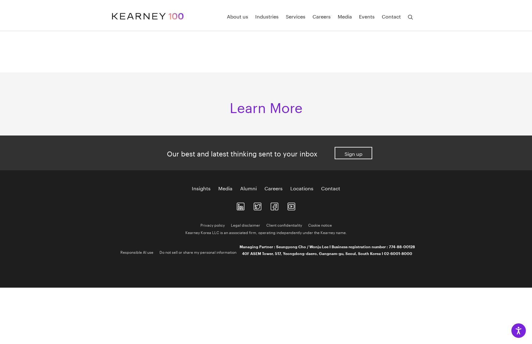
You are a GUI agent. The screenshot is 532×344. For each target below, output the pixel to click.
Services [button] (295, 16)
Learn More (266, 105)
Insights (201, 188)
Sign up (353, 153)
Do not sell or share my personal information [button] (197, 252)
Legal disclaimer (245, 225)
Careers (321, 16)
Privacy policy (212, 225)
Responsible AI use (136, 252)
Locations (301, 188)
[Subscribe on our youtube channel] (291, 205)
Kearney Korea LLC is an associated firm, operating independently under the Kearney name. (266, 232)
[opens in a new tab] (240, 205)
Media (345, 16)
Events (367, 16)
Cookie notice (320, 225)
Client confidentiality (284, 225)
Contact (330, 188)
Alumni (248, 188)
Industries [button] (267, 16)
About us (237, 16)
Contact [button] (391, 16)
